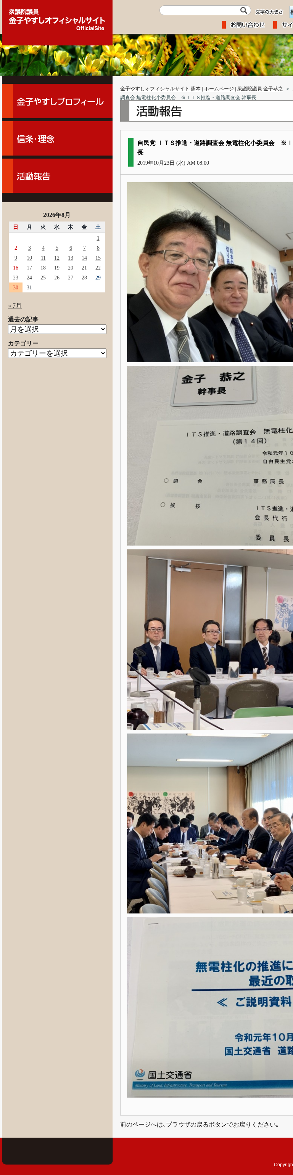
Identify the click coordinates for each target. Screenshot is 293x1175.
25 (43, 277)
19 (57, 268)
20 (70, 268)
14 (84, 258)
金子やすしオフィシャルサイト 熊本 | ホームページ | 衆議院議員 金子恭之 (201, 88)
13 (70, 258)
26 (57, 277)
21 (84, 268)
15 (98, 258)
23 (15, 277)
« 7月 (15, 305)
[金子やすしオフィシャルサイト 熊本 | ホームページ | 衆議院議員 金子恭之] (57, 17)
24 (29, 277)
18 (43, 268)
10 (29, 258)
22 (98, 268)
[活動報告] (57, 176)
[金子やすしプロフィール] (57, 101)
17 (29, 268)
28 (84, 277)
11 (43, 258)
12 (57, 258)
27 (70, 277)
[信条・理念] (57, 138)
